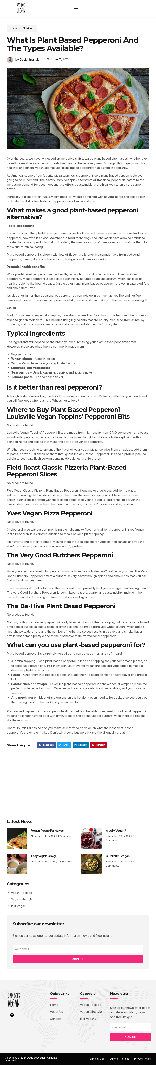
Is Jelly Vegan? (116, 830)
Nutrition (28, 28)
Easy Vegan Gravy (43, 856)
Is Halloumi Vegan (117, 856)
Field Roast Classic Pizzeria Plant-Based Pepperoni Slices (67, 470)
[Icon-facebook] (116, 8)
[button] (75, 8)
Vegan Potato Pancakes (47, 830)
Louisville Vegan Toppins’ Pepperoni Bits (68, 416)
